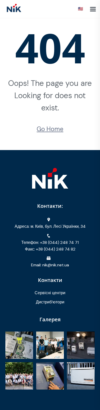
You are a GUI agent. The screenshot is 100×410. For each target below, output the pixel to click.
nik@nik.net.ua (55, 265)
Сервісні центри (50, 292)
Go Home (50, 129)
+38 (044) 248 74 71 (59, 242)
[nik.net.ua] (14, 8)
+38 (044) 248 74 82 (55, 249)
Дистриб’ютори (50, 302)
